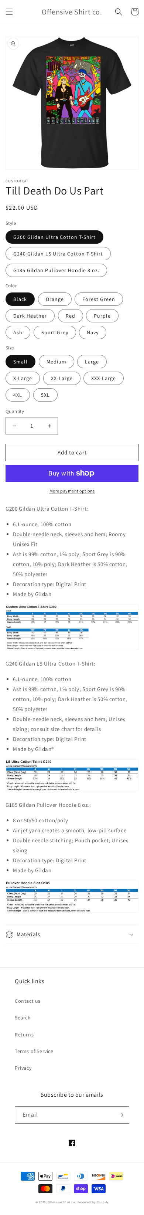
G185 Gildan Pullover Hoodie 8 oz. (56, 270)
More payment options (72, 491)
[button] (9, 12)
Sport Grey (54, 332)
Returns (24, 1034)
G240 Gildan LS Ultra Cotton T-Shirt (58, 253)
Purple (102, 315)
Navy (93, 332)
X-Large (22, 378)
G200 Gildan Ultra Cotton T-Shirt (54, 237)
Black (20, 299)
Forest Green (98, 299)
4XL (17, 395)
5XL (45, 395)
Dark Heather (30, 315)
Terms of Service (34, 1051)
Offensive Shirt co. (62, 1202)
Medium (56, 361)
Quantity (15, 411)
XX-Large (62, 378)
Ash (18, 332)
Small (20, 361)
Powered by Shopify (93, 1202)
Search (23, 1017)
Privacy (23, 1068)
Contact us (28, 1001)
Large (92, 361)
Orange (55, 299)
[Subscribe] (121, 1115)
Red (70, 315)
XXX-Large (103, 378)
